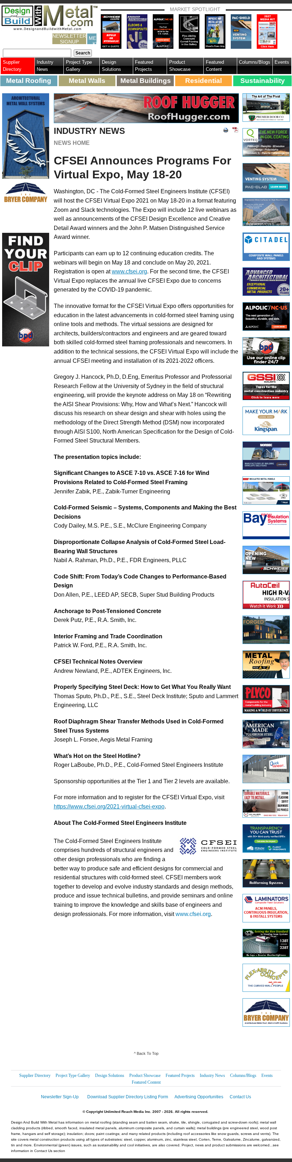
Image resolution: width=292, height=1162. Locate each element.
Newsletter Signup (69, 38)
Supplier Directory (12, 65)
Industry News (45, 65)
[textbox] (37, 53)
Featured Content (215, 65)
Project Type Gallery (79, 65)
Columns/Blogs (254, 62)
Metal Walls (87, 80)
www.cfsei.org (193, 914)
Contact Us (240, 1096)
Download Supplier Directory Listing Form (127, 1096)
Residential (203, 80)
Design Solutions (111, 65)
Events (282, 62)
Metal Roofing (28, 80)
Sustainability (262, 80)
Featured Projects (144, 65)
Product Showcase (180, 65)
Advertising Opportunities (198, 1096)
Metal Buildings (145, 80)
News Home (72, 143)
